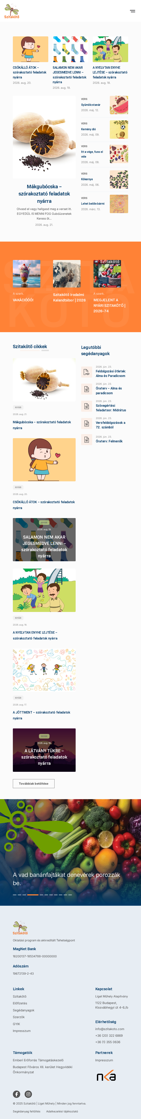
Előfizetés (20, 1003)
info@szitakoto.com (109, 1029)
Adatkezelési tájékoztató (62, 1111)
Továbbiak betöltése (33, 783)
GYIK (16, 1024)
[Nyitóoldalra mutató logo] (44, 927)
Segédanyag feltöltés (26, 1111)
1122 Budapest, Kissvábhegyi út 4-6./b (111, 1005)
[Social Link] (16, 1094)
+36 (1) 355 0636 (107, 1042)
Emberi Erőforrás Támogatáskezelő (38, 1060)
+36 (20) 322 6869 (109, 1035)
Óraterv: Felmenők (109, 441)
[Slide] (15, 894)
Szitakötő (19, 996)
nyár (18, 407)
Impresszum (22, 1031)
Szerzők (19, 1017)
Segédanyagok (23, 1010)
